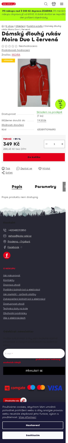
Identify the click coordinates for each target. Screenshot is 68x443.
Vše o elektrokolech (14, 318)
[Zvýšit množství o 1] (62, 144)
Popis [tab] (17, 186)
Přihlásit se (34, 370)
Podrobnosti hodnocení (16, 50)
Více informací (27, 417)
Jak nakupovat (11, 275)
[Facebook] (6, 255)
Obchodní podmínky (15, 313)
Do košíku (34, 157)
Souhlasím (33, 435)
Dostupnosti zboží (13, 303)
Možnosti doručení (13, 125)
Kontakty (8, 280)
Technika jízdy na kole (15, 308)
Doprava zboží (11, 284)
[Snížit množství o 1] (46, 144)
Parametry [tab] (45, 186)
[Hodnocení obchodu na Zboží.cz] (15, 401)
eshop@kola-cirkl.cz (19, 236)
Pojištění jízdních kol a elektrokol (21, 289)
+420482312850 (17, 230)
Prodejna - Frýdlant (19, 241)
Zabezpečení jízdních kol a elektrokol (24, 299)
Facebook (13, 247)
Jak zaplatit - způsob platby (19, 294)
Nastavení (33, 425)
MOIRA (16, 54)
